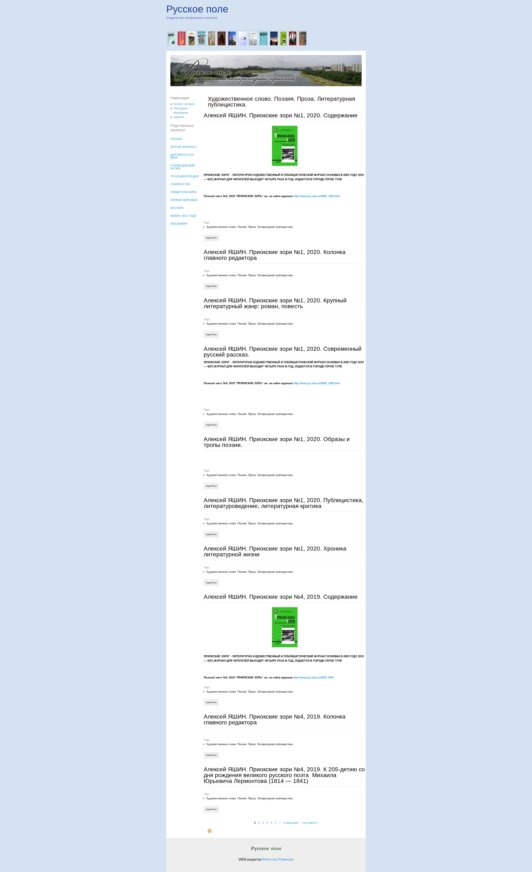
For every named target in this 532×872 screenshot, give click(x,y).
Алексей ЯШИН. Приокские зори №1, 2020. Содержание (281, 115)
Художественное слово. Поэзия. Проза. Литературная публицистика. (249, 226)
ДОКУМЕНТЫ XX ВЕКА (181, 156)
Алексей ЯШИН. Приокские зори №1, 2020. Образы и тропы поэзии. (277, 442)
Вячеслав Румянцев (278, 859)
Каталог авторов (184, 103)
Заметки (179, 117)
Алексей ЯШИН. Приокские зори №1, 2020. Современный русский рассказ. (283, 352)
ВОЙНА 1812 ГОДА (183, 215)
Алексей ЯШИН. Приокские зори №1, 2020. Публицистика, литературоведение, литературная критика (283, 503)
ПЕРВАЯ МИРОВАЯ (183, 200)
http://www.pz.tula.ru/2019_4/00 (313, 677)
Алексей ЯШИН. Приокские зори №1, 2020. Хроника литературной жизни (275, 551)
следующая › (291, 822)
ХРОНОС (176, 139)
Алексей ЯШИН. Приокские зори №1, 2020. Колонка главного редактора (275, 255)
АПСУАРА (176, 208)
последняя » (310, 822)
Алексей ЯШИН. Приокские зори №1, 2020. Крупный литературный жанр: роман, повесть (275, 303)
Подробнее (212, 238)
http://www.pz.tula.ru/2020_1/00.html (316, 196)
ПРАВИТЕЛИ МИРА (183, 192)
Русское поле (197, 9)
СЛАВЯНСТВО (180, 184)
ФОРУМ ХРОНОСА (183, 146)
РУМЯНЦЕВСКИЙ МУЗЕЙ (182, 167)
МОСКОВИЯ (178, 223)
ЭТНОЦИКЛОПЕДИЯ (184, 176)
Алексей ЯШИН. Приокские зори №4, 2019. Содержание (281, 597)
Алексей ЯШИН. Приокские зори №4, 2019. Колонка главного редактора (275, 719)
